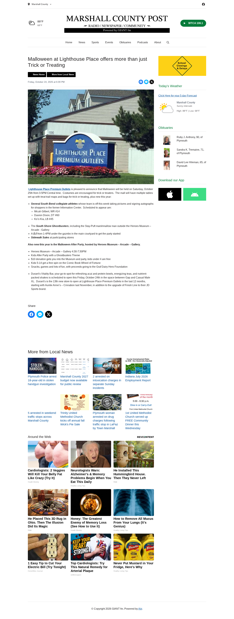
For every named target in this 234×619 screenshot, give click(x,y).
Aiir (140, 608)
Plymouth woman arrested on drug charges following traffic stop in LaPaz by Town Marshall (105, 420)
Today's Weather (170, 86)
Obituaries (125, 42)
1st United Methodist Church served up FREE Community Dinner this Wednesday (138, 420)
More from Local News (63, 74)
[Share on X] (151, 82)
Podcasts (142, 42)
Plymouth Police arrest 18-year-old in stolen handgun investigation (42, 380)
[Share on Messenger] (146, 82)
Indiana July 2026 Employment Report (138, 378)
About (157, 42)
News (82, 42)
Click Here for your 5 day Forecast (177, 95)
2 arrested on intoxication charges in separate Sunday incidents (107, 382)
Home (68, 42)
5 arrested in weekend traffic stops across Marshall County (42, 416)
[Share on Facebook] (141, 82)
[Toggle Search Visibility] (168, 42)
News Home (39, 74)
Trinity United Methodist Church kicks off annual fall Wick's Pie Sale (72, 418)
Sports (95, 42)
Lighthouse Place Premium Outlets (49, 189)
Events (109, 42)
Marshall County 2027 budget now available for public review (74, 380)
